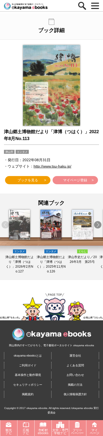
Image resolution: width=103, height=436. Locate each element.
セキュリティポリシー (27, 384)
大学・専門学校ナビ (60, 431)
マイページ (94, 431)
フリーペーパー (77, 431)
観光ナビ (9, 431)
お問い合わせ (75, 374)
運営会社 (75, 355)
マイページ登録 (75, 180)
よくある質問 (75, 365)
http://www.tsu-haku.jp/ (52, 166)
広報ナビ (26, 431)
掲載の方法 (75, 384)
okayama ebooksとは (28, 355)
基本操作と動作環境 (28, 374)
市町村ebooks (43, 431)
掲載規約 (28, 394)
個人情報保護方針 (75, 394)
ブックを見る (27, 180)
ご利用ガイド (27, 365)
